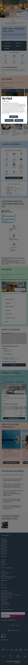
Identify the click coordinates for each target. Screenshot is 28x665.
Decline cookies (9, 120)
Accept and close (19, 120)
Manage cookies (13, 116)
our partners (20, 105)
